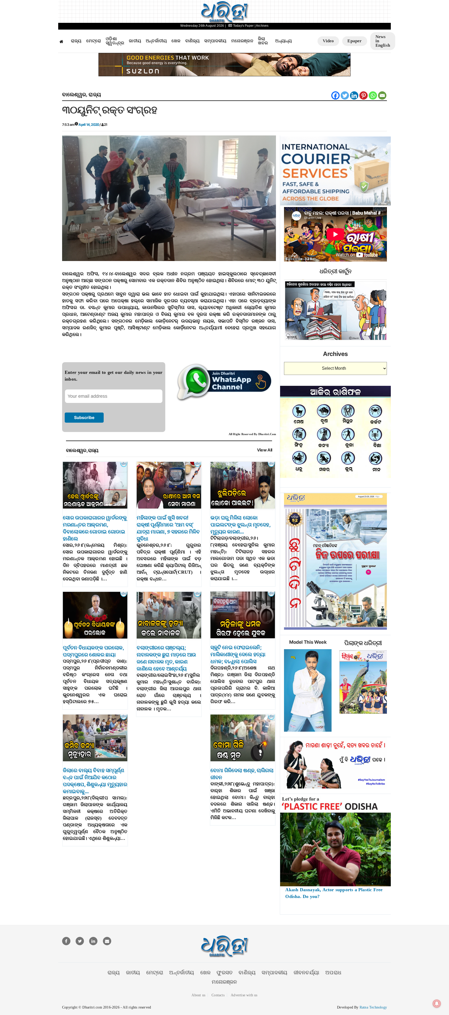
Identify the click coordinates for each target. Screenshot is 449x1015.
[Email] (382, 95)
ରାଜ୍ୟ (76, 41)
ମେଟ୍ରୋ (93, 41)
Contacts (218, 995)
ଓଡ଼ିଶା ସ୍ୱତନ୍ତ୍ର (115, 41)
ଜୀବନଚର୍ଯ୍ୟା (306, 972)
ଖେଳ (175, 41)
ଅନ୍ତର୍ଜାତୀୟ (156, 41)
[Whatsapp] (373, 95)
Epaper (354, 40)
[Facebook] (335, 95)
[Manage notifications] (437, 1003)
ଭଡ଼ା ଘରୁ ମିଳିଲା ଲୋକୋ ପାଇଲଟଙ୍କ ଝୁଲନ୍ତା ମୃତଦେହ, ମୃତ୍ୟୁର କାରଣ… (240, 525)
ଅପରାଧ (333, 972)
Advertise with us (244, 995)
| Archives (262, 26)
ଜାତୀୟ (135, 41)
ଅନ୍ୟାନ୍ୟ (283, 41)
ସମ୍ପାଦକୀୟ (215, 41)
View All (264, 450)
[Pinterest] (363, 95)
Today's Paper (243, 26)
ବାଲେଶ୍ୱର (74, 94)
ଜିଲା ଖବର (263, 41)
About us (198, 995)
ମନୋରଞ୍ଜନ (242, 41)
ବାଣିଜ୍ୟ (192, 41)
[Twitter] (345, 95)
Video (328, 40)
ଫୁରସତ (224, 972)
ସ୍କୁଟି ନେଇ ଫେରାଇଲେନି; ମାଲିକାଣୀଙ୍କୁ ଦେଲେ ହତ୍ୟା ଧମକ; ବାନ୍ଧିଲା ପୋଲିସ (237, 654)
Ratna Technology (373, 1007)
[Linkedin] (354, 95)
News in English (382, 41)
